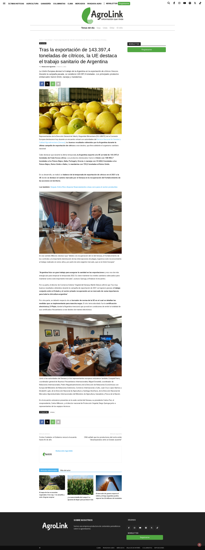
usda (105, 28)
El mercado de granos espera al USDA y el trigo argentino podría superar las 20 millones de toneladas (109, 496)
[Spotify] (146, 527)
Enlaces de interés (133, 548)
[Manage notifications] (199, 545)
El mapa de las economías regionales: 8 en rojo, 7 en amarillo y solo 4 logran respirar (51, 495)
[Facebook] (128, 527)
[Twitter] (151, 527)
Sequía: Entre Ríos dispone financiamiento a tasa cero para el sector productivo (84, 187)
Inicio (41, 40)
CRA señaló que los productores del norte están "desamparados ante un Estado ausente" (103, 438)
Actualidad (48, 40)
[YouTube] (140, 527)
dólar (112, 28)
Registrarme (124, 3)
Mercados (80, 3)
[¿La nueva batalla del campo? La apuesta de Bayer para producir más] (80, 494)
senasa (52, 412)
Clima (70, 3)
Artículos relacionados (49, 470)
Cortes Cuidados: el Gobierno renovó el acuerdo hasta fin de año (58, 438)
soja (98, 28)
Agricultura (32, 3)
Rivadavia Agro (94, 3)
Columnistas (59, 3)
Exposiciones (159, 548)
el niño (120, 28)
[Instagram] (134, 527)
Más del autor (65, 470)
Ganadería (46, 3)
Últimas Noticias (16, 3)
